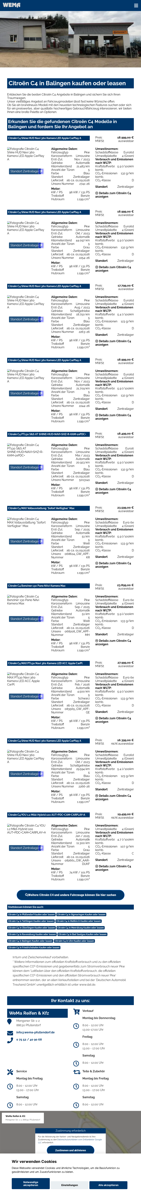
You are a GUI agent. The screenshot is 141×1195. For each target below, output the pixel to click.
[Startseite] (11, 5)
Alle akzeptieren (108, 1185)
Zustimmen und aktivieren (70, 1150)
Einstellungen (69, 1185)
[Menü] (136, 5)
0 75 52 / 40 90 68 (29, 1039)
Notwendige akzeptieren (30, 1184)
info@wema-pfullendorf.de (35, 1032)
